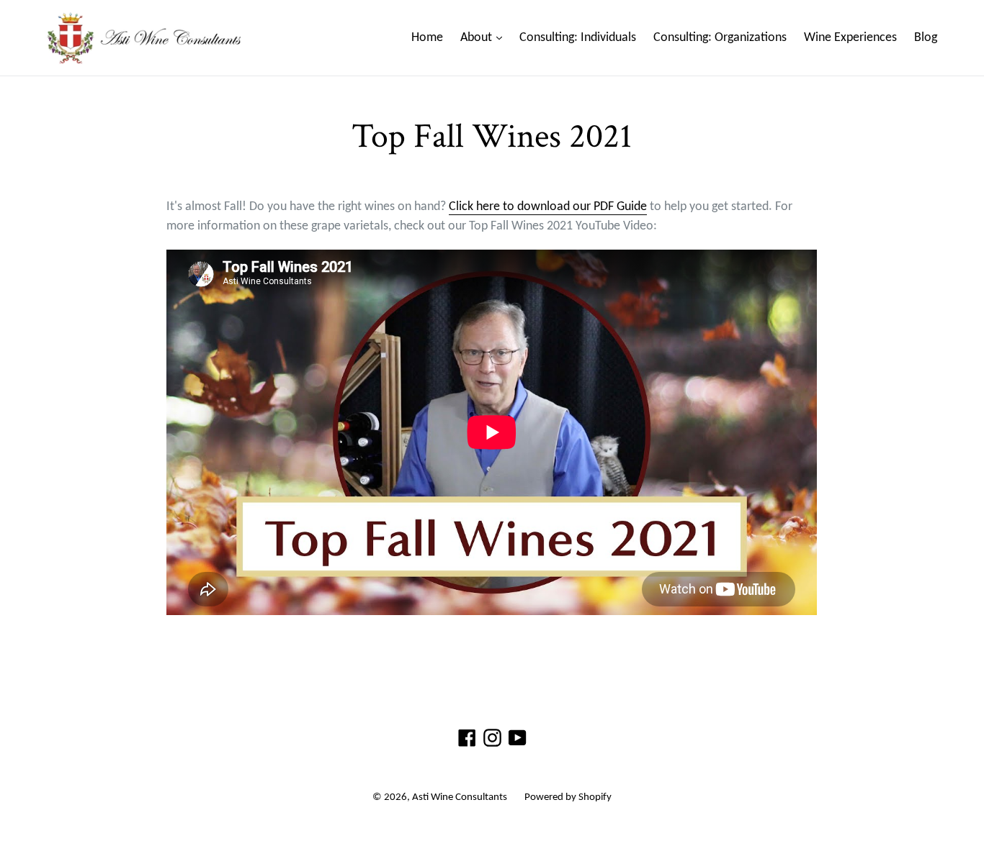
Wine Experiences (850, 38)
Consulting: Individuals (577, 38)
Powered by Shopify (568, 797)
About (484, 37)
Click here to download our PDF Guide (548, 207)
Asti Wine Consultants (459, 797)
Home (427, 38)
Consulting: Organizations (720, 38)
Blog (925, 38)
